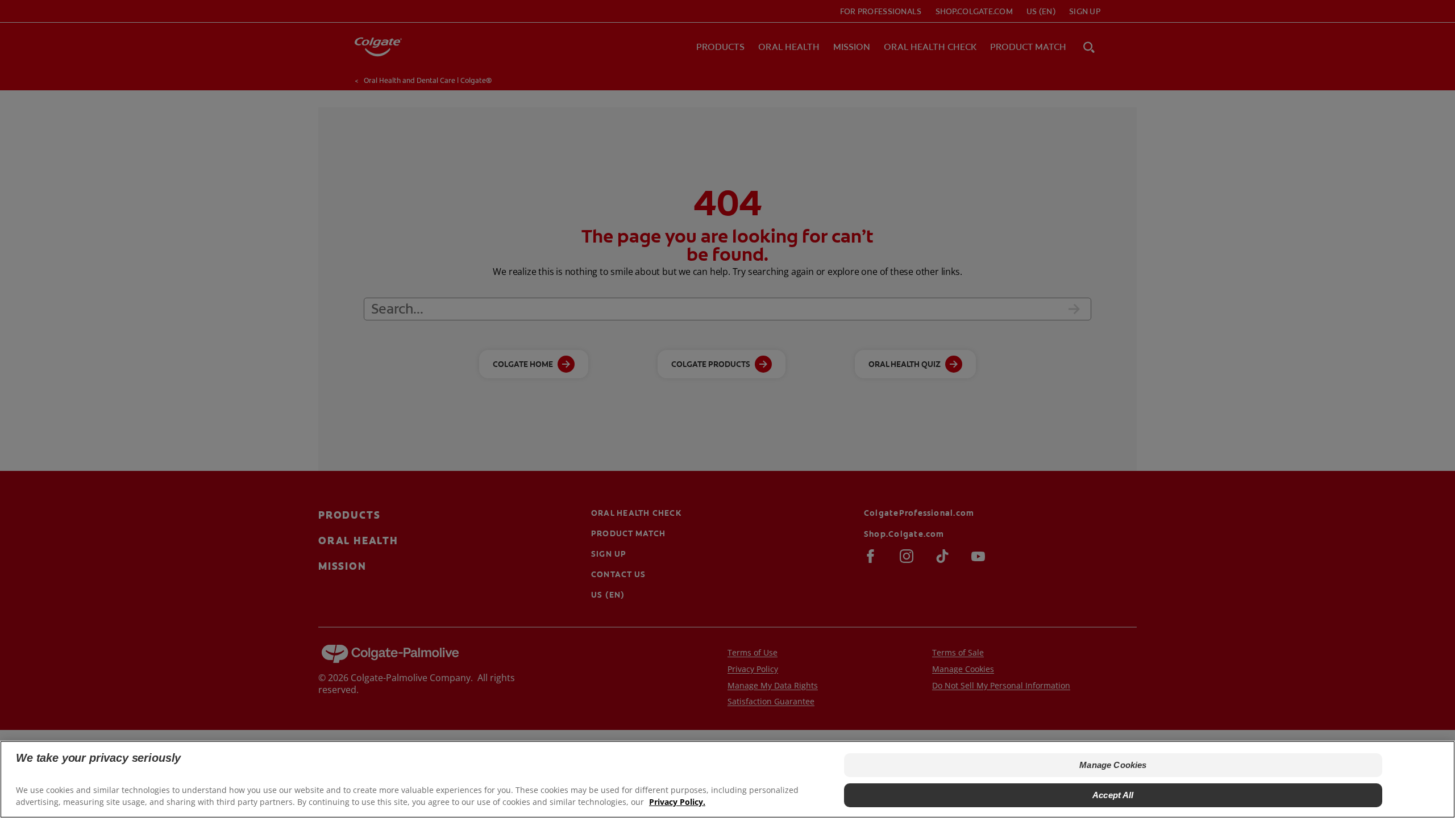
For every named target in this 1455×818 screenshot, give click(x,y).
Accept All (1113, 794)
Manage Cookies (1112, 765)
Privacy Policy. (677, 801)
